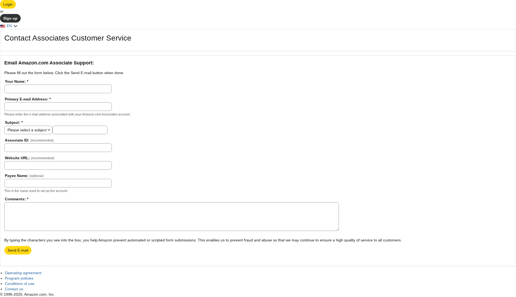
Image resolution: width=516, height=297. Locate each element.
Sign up (10, 18)
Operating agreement (23, 273)
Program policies (19, 278)
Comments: (16, 199)
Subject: (14, 122)
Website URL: (29, 158)
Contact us (14, 289)
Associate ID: (29, 140)
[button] (9, 26)
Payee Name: (24, 175)
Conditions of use (19, 283)
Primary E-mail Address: (28, 99)
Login (8, 4)
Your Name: (16, 81)
